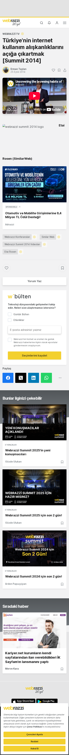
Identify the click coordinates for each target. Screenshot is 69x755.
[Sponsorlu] (34, 184)
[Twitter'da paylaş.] (21, 378)
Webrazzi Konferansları (17, 236)
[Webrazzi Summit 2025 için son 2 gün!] (34, 487)
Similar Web (48, 236)
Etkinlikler (11, 445)
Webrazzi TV (11, 33)
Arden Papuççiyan (15, 583)
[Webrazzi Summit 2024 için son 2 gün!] (34, 548)
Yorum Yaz (34, 281)
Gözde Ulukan (13, 461)
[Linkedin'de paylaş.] (34, 378)
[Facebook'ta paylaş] (9, 378)
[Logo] (12, 22)
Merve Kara (12, 668)
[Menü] (64, 23)
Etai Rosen (10, 251)
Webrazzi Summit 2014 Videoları (22, 244)
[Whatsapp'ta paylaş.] (47, 378)
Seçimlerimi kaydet (34, 355)
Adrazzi (9, 224)
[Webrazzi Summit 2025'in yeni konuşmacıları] (34, 422)
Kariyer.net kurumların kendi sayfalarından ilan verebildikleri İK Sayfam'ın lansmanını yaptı (32, 657)
